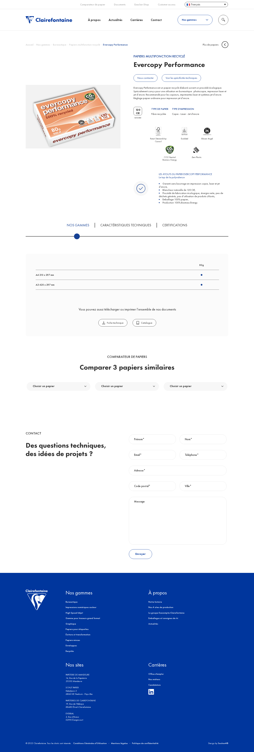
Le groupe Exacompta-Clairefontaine (166, 613)
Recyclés (70, 651)
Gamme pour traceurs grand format (83, 618)
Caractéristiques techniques (125, 225)
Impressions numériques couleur (81, 607)
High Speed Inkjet (74, 613)
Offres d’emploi (156, 674)
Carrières (136, 20)
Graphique (71, 623)
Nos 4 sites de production (160, 607)
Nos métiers (154, 679)
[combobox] (58, 386)
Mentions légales (119, 743)
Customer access (166, 4)
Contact (156, 20)
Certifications (174, 225)
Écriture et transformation (78, 634)
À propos (94, 20)
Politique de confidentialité (145, 743)
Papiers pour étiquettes (77, 629)
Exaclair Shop (141, 4)
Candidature (154, 685)
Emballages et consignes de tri (163, 618)
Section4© (223, 743)
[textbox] (44, 386)
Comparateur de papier (92, 4)
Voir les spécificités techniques (181, 78)
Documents (120, 4)
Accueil (29, 44)
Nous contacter (145, 78)
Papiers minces (73, 640)
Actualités (115, 20)
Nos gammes (78, 225)
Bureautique (59, 44)
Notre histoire (155, 602)
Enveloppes (71, 645)
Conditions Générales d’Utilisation (90, 743)
